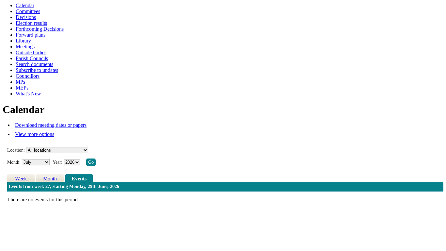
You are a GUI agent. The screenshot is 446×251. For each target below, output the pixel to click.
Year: (58, 162)
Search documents (34, 64)
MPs (20, 82)
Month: (14, 162)
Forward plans (30, 35)
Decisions (26, 17)
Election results (31, 23)
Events (79, 178)
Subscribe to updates (37, 70)
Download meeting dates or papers (51, 125)
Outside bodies (31, 52)
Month (50, 178)
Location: (16, 150)
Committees (28, 11)
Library (23, 40)
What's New (28, 93)
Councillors (28, 76)
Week (21, 178)
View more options (34, 134)
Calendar (25, 5)
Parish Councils (32, 58)
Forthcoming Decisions (40, 29)
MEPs (22, 88)
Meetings (25, 46)
